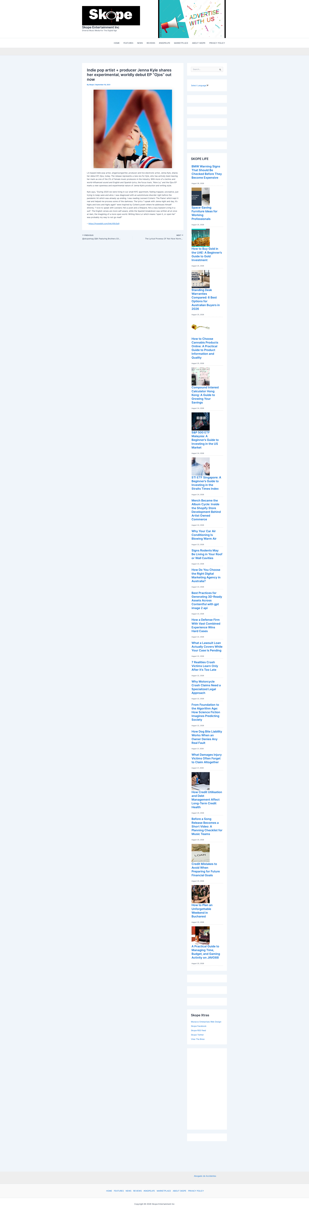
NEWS (128, 1191)
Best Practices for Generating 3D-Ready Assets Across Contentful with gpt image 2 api (207, 601)
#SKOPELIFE (149, 1191)
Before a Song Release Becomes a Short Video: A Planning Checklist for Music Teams (207, 827)
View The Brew (198, 1039)
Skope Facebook (198, 1026)
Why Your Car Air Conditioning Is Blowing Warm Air (204, 535)
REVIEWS (137, 1191)
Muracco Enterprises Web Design (206, 1022)
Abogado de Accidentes (205, 1176)
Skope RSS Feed (198, 1031)
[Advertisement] (209, 1089)
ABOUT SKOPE (179, 1191)
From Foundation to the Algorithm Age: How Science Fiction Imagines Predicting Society (206, 713)
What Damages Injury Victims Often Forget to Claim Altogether (207, 759)
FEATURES (119, 1191)
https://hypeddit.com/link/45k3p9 (103, 224)
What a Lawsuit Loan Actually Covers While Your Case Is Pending (207, 647)
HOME (109, 1191)
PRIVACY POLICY (196, 1191)
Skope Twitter (197, 1035)
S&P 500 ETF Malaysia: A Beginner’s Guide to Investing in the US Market (205, 440)
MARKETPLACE (164, 1191)
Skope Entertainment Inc (100, 27)
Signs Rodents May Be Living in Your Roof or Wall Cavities (207, 554)
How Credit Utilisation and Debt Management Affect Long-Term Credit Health (207, 800)
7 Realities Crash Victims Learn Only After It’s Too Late (205, 666)
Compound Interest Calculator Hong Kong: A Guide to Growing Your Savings (205, 395)
